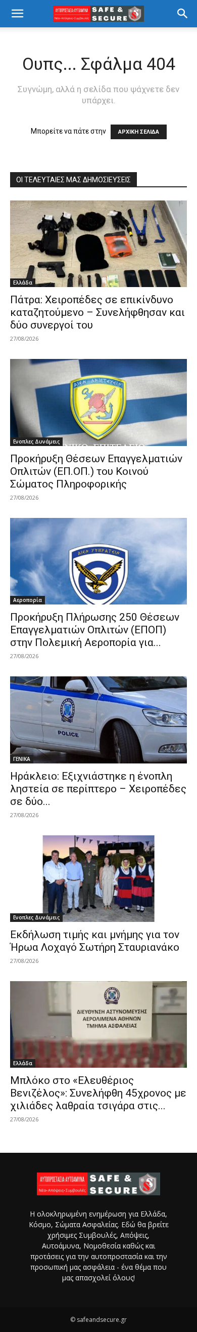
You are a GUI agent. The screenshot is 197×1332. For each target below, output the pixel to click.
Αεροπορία (27, 599)
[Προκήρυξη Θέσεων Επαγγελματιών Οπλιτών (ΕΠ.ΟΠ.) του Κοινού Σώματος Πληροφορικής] (98, 402)
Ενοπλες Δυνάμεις (36, 441)
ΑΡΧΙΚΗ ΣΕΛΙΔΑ (138, 132)
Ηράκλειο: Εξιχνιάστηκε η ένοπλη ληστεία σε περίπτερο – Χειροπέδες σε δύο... (98, 789)
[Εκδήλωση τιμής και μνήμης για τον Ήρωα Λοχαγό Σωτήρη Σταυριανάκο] (98, 878)
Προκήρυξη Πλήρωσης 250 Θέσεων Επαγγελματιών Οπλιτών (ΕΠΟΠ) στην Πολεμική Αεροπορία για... (94, 630)
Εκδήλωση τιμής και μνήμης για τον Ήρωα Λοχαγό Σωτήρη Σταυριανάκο (94, 941)
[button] (17, 13)
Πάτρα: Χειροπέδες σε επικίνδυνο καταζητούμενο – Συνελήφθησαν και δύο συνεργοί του (97, 312)
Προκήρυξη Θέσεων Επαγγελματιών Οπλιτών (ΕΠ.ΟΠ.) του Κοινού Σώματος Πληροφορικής (96, 471)
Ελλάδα (22, 282)
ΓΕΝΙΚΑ (21, 758)
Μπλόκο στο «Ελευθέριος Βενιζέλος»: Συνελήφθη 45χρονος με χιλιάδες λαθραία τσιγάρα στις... (98, 1093)
